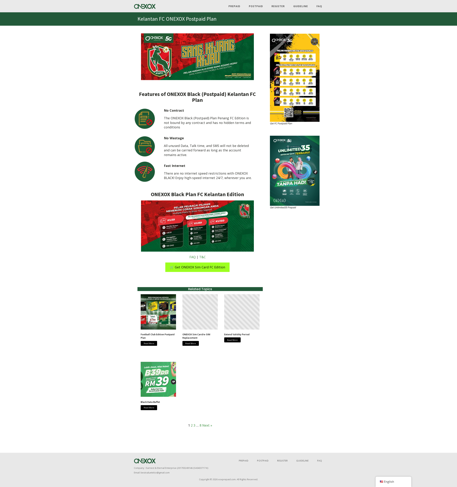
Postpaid (256, 6)
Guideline (300, 6)
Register (278, 6)
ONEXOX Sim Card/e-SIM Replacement (196, 336)
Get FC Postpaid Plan (281, 123)
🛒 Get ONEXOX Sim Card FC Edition (197, 267)
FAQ (319, 6)
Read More (149, 343)
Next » (207, 425)
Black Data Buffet (150, 402)
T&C (202, 257)
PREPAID (234, 6)
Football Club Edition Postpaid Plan (158, 336)
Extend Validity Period (237, 334)
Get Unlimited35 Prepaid (283, 207)
